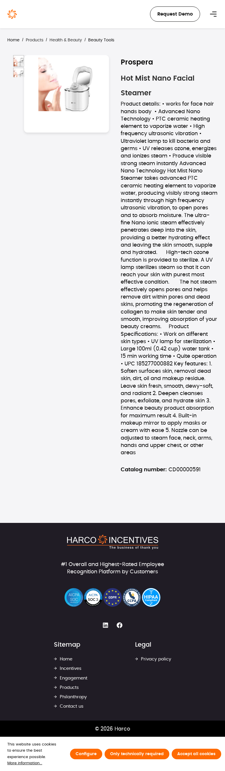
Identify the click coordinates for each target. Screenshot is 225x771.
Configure (86, 754)
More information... (24, 763)
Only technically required (137, 754)
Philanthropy (72, 697)
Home (13, 40)
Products (68, 687)
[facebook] (119, 625)
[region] (58, 270)
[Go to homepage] (12, 14)
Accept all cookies (196, 754)
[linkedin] (105, 625)
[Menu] (213, 14)
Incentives (69, 668)
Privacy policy (155, 659)
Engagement (72, 678)
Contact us (70, 706)
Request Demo (175, 14)
